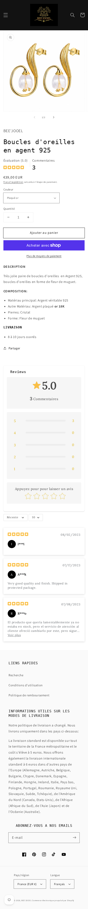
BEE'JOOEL (26, 900)
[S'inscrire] (74, 837)
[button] (5, 15)
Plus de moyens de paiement (44, 256)
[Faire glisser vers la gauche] (34, 117)
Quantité (9, 209)
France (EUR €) (27, 884)
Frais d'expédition (13, 181)
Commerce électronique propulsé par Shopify (53, 900)
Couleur (8, 189)
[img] (13, 168)
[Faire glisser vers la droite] (53, 117)
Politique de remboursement (29, 695)
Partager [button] (14, 348)
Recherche (16, 675)
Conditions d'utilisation (26, 685)
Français (59, 884)
